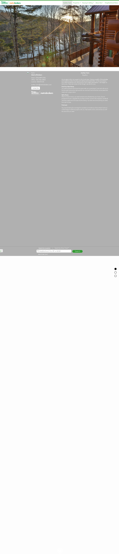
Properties (77, 3)
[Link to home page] (11, 3)
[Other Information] (115, 276)
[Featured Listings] (115, 272)
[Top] (115, 269)
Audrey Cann (67, 3)
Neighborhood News (111, 3)
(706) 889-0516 (41, 78)
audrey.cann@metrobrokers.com (41, 85)
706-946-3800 (41, 80)
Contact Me (35, 88)
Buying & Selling (88, 3)
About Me (100, 3)
